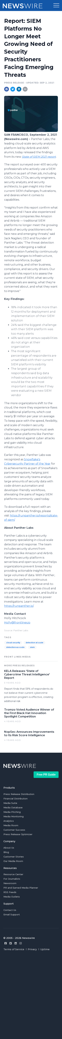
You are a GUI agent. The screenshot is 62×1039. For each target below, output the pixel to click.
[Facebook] (5, 943)
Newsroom (9, 883)
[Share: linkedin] (19, 89)
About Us (8, 847)
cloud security (13, 643)
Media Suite (10, 803)
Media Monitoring (13, 816)
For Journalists (11, 878)
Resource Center (13, 874)
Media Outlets (11, 896)
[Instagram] (20, 943)
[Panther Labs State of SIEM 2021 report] (31, 131)
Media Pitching (12, 812)
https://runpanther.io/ (18, 606)
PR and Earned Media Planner (20, 887)
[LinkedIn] (15, 943)
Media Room (10, 825)
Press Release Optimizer (17, 834)
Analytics (8, 820)
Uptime (45, 949)
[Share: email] (25, 89)
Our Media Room (13, 861)
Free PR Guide (46, 774)
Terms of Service (13, 949)
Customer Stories (13, 856)
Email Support (11, 914)
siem (32, 647)
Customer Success (14, 829)
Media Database (13, 807)
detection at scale (34, 643)
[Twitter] (10, 943)
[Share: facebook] (7, 89)
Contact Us (9, 910)
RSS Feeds (9, 892)
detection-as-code (15, 647)
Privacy (32, 949)
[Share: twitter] (13, 89)
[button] (56, 5)
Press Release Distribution (18, 794)
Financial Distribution (15, 798)
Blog (6, 852)
